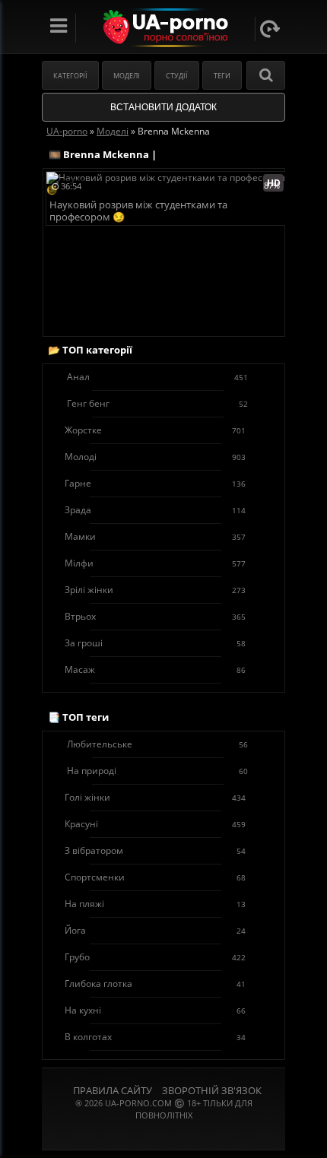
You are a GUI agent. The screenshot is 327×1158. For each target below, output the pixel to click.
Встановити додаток (163, 107)
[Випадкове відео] (270, 29)
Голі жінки (155, 797)
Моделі (126, 76)
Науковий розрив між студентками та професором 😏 (138, 211)
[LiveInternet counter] (163, 1134)
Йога (155, 930)
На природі (157, 770)
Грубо (155, 956)
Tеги (222, 76)
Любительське (157, 744)
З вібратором (155, 850)
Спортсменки (155, 877)
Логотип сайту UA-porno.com (164, 27)
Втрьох (155, 616)
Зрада (155, 509)
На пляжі (155, 903)
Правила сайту (112, 1090)
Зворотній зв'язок (212, 1090)
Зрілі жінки (155, 589)
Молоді (155, 456)
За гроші (155, 642)
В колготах (155, 1036)
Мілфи (155, 563)
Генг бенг (157, 403)
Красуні (155, 823)
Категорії (70, 76)
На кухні (155, 1010)
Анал (157, 376)
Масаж (155, 669)
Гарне (155, 483)
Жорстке (155, 430)
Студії (177, 76)
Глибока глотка (155, 983)
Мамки (155, 536)
